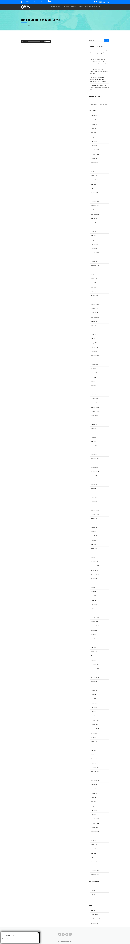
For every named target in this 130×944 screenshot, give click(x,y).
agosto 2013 (94, 784)
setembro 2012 (95, 831)
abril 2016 (93, 647)
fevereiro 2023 (94, 295)
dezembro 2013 (95, 767)
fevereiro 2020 (94, 450)
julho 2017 (93, 583)
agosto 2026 (94, 115)
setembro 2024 (95, 214)
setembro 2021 (95, 368)
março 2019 (94, 497)
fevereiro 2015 (94, 707)
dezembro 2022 (95, 304)
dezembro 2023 (95, 252)
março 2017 (94, 600)
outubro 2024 (94, 210)
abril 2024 (93, 235)
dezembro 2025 (95, 150)
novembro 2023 (95, 257)
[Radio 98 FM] (25, 5)
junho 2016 (94, 638)
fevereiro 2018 (94, 553)
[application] (36, 41)
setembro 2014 (95, 728)
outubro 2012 (94, 827)
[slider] (48, 41)
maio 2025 (93, 180)
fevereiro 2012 (94, 861)
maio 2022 (93, 334)
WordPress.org (94, 923)
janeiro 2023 (94, 300)
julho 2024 (93, 222)
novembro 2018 (95, 514)
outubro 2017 (94, 570)
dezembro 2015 (95, 664)
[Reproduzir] (23, 42)
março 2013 (94, 806)
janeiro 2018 (94, 557)
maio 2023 (93, 282)
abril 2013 (93, 801)
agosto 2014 (94, 733)
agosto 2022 (94, 321)
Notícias (66, 6)
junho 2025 (94, 175)
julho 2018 (93, 531)
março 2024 (94, 240)
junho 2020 (94, 433)
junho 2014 (94, 741)
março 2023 (94, 291)
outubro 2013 (94, 776)
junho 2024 (94, 227)
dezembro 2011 (95, 870)
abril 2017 (93, 596)
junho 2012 (94, 844)
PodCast (74, 6)
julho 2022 (93, 325)
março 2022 (94, 343)
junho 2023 (94, 278)
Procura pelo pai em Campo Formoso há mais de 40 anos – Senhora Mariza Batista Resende (98, 79)
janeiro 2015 (94, 711)
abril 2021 (93, 390)
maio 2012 (93, 849)
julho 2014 (93, 737)
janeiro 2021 (94, 403)
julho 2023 (93, 274)
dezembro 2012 (95, 819)
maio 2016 (93, 643)
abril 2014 (93, 750)
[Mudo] (45, 42)
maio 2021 (93, 385)
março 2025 (94, 188)
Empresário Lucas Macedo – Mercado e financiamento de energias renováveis (99, 71)
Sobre (58, 6)
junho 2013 (94, 793)
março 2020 (94, 445)
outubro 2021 (94, 364)
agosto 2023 (94, 270)
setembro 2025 (95, 162)
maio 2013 (93, 797)
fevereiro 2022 (94, 347)
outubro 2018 (94, 518)
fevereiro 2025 (94, 192)
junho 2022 (94, 330)
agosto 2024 (94, 218)
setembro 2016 (95, 626)
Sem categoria (94, 899)
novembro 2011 (95, 874)
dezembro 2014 (95, 716)
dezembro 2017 (95, 561)
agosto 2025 (94, 167)
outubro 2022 (94, 313)
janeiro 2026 (94, 145)
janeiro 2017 (94, 608)
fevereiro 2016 (94, 656)
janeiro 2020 (94, 454)
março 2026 (94, 137)
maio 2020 (93, 437)
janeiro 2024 (94, 248)
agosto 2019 (94, 475)
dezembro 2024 (95, 201)
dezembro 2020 (95, 407)
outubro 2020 (94, 415)
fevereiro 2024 (94, 244)
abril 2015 (93, 698)
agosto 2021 (94, 373)
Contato (97, 6)
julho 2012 (93, 840)
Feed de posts (94, 914)
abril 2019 (93, 493)
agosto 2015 (94, 681)
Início (53, 6)
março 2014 (94, 754)
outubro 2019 (94, 467)
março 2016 (94, 651)
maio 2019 (93, 488)
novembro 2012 (95, 823)
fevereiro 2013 (94, 810)
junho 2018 (94, 536)
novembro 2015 (95, 668)
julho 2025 (93, 171)
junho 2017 (94, 587)
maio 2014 (93, 746)
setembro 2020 (95, 420)
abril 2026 (93, 132)
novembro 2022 (95, 308)
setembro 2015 (95, 677)
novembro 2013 (95, 771)
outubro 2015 (94, 673)
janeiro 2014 (94, 763)
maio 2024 (93, 231)
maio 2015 (93, 694)
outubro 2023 (94, 261)
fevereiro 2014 (94, 759)
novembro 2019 (95, 463)
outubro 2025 (94, 158)
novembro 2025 (95, 154)
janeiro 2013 (94, 814)
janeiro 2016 (94, 660)
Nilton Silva (94, 104)
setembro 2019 (95, 471)
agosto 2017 (94, 578)
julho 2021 (93, 377)
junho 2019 (94, 484)
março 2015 (94, 703)
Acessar (93, 910)
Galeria (80, 6)
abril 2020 (93, 441)
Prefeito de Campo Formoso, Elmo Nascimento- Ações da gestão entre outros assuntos (99, 53)
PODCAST (93, 894)
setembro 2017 (95, 574)
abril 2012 (93, 853)
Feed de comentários (96, 919)
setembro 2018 (95, 523)
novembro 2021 (95, 360)
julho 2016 (93, 634)
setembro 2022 (95, 317)
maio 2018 (93, 540)
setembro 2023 (95, 265)
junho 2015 (94, 690)
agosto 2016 (94, 630)
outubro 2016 (94, 621)
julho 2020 (93, 428)
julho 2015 (93, 686)
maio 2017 (93, 591)
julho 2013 (93, 789)
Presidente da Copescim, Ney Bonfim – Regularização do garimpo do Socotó (99, 87)
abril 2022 (93, 338)
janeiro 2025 (94, 197)
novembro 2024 (95, 205)
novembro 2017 (95, 566)
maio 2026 (93, 128)
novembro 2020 (95, 411)
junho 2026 (94, 124)
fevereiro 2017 (94, 604)
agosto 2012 (94, 836)
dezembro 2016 (95, 613)
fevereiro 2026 (94, 141)
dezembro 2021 (95, 355)
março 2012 (94, 857)
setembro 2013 (95, 780)
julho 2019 (93, 480)
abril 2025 (93, 184)
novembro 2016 (95, 617)
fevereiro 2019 (94, 501)
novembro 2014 (95, 720)
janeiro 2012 (94, 866)
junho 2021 (94, 381)
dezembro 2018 (95, 510)
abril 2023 (93, 287)
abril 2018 (93, 544)
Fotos (92, 886)
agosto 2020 (94, 424)
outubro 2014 (94, 724)
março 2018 (94, 548)
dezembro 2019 (95, 458)
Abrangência (88, 6)
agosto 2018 (94, 527)
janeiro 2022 (94, 351)
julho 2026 (93, 120)
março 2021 (94, 394)
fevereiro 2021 (94, 398)
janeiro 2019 (94, 505)
